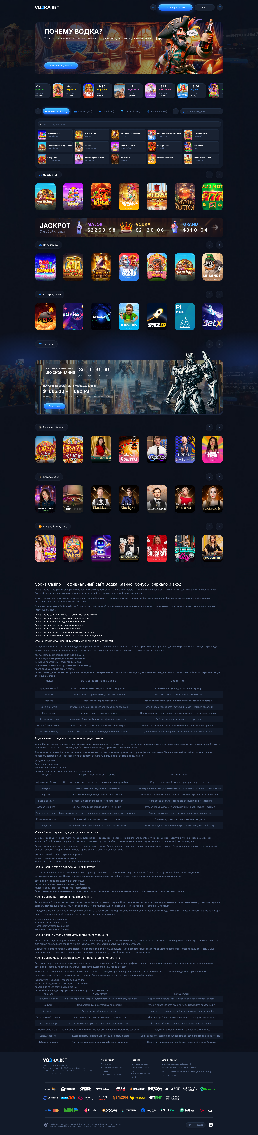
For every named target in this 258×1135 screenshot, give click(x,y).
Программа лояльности (111, 1067)
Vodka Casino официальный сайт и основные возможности (66, 614)
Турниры (104, 1071)
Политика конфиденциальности (140, 1072)
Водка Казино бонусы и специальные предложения (62, 618)
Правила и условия (139, 1064)
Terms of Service (169, 1075)
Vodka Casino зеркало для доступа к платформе (60, 621)
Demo (45, 212)
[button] (38, 111)
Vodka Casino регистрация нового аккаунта (58, 628)
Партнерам (136, 1077)
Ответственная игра (140, 1067)
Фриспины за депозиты (110, 1074)
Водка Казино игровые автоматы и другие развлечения (64, 632)
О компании (105, 1064)
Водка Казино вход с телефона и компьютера (59, 625)
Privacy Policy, (205, 1071)
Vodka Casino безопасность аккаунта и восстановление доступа (69, 635)
